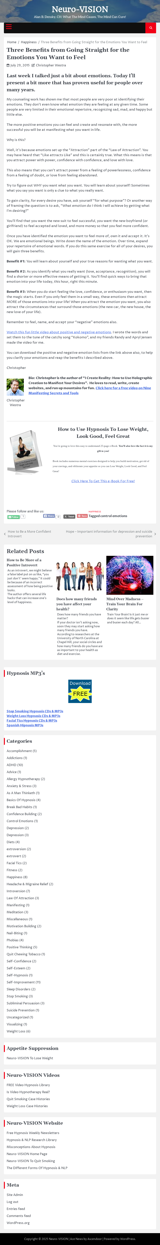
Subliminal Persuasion (23, 1003)
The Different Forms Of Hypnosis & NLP (37, 1168)
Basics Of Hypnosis (21, 800)
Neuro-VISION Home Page (27, 1154)
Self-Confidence (19, 961)
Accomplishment (19, 751)
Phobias (13, 940)
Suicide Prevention (21, 1010)
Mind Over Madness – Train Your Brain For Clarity (125, 604)
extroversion (16, 849)
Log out (12, 1202)
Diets (11, 842)
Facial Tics (14, 863)
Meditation (15, 912)
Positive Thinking (19, 947)
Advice (12, 772)
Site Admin (15, 1195)
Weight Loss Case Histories (27, 1106)
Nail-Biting (15, 933)
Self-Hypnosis (17, 975)
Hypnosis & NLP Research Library (32, 1140)
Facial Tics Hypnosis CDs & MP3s (32, 721)
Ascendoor (94, 1239)
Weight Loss (16, 1031)
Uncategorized (18, 1017)
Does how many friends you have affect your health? (76, 604)
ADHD (11, 765)
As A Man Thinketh (21, 793)
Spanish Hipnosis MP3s (25, 725)
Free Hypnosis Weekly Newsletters (33, 1133)
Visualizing (15, 1024)
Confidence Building (22, 814)
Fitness (12, 870)
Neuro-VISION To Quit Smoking (31, 1161)
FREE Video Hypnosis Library (28, 1085)
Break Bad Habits (19, 807)
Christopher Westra (51, 65)
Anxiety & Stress (19, 786)
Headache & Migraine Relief (27, 884)
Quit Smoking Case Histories (28, 1099)
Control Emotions (20, 821)
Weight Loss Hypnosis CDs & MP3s (33, 716)
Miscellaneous (17, 919)
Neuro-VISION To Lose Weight (30, 1058)
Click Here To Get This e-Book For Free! (103, 481)
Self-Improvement (21, 982)
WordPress (127, 1239)
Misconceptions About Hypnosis (31, 1147)
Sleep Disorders (18, 989)
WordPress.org (18, 1223)
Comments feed (19, 1216)
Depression (15, 828)
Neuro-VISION (80, 9)
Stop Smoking (17, 996)
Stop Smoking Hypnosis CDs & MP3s (35, 711)
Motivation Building (21, 926)
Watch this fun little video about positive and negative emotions (59, 332)
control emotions (113, 516)
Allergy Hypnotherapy (23, 779)
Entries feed (16, 1209)
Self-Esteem (16, 968)
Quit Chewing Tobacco (24, 954)
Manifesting (16, 905)
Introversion (16, 891)
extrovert (14, 856)
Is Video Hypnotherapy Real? (28, 1092)
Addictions (15, 758)
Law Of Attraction (20, 898)
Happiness (95, 511)
